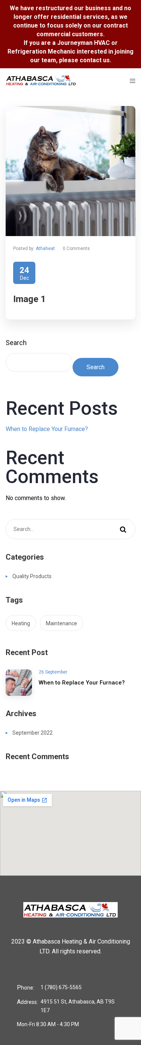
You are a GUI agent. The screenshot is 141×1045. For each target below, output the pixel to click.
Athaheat (45, 248)
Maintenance (61, 623)
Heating (21, 623)
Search (16, 343)
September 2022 (32, 733)
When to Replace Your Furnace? (47, 429)
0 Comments (76, 248)
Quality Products (32, 576)
